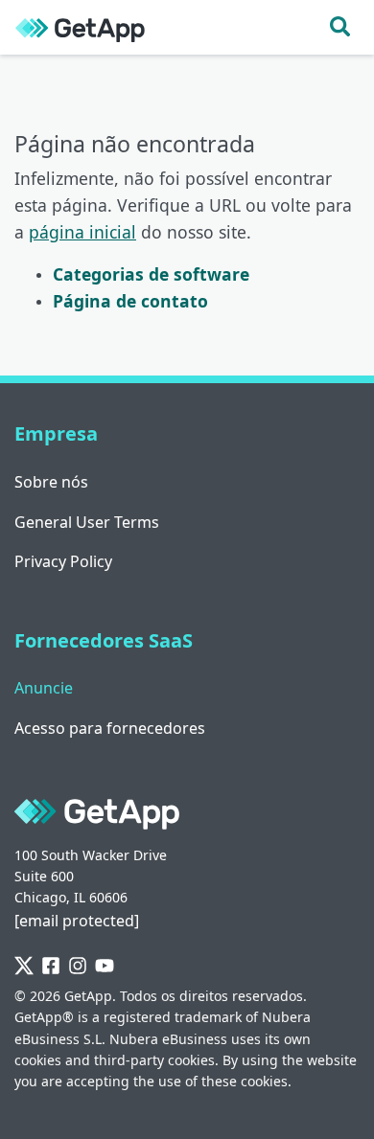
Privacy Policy (63, 561)
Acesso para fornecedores (109, 728)
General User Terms (86, 522)
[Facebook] (50, 967)
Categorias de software (151, 273)
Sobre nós (51, 481)
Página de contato (130, 300)
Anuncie (43, 687)
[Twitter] (24, 967)
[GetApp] (80, 27)
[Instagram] (77, 967)
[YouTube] (104, 967)
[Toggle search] (340, 27)
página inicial (82, 231)
